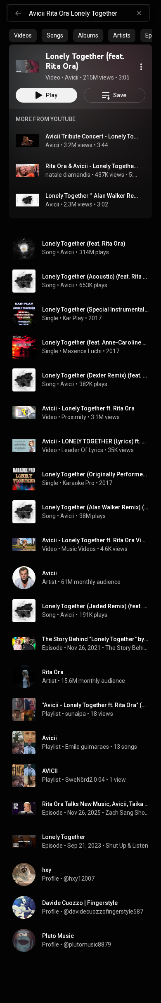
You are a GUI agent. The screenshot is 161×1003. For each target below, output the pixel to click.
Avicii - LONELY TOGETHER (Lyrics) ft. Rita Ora (95, 441)
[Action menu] (141, 66)
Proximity (74, 417)
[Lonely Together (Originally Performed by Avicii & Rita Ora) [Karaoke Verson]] (84, 478)
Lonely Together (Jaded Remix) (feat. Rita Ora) (95, 606)
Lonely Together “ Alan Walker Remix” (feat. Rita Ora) (92, 195)
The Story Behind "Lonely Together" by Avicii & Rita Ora (95, 639)
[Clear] (139, 13)
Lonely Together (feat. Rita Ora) (83, 243)
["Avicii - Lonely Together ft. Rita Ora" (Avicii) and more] (84, 709)
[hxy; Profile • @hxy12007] (84, 874)
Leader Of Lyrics (82, 450)
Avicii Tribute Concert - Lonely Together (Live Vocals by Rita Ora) (92, 136)
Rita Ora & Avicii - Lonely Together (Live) (92, 166)
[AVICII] (84, 775)
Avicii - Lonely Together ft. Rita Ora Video (95, 540)
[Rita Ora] (84, 676)
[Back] (18, 13)
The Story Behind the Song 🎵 (127, 647)
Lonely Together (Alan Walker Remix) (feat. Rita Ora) (95, 507)
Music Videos (79, 549)
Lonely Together (63, 837)
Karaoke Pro (79, 483)
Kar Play (73, 318)
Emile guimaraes (87, 746)
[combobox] (89, 13)
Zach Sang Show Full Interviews (127, 812)
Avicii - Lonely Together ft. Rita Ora (88, 408)
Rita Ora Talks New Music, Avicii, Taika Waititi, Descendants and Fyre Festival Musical (95, 804)
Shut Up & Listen (127, 845)
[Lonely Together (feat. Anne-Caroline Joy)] (84, 346)
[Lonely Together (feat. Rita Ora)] (27, 65)
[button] (27, 65)
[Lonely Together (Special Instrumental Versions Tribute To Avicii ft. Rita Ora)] (84, 314)
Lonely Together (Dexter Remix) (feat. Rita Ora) (95, 375)
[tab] (23, 35)
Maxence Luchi (82, 351)
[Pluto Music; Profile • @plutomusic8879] (84, 940)
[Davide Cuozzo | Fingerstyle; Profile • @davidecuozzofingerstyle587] (84, 907)
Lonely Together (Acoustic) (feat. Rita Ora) (95, 276)
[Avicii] (84, 577)
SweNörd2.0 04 (85, 779)
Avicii (52, 145)
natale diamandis (67, 174)
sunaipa (75, 713)
